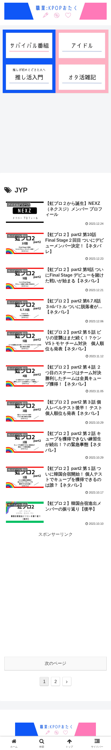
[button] (100, 710)
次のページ (55, 663)
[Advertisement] (55, 132)
